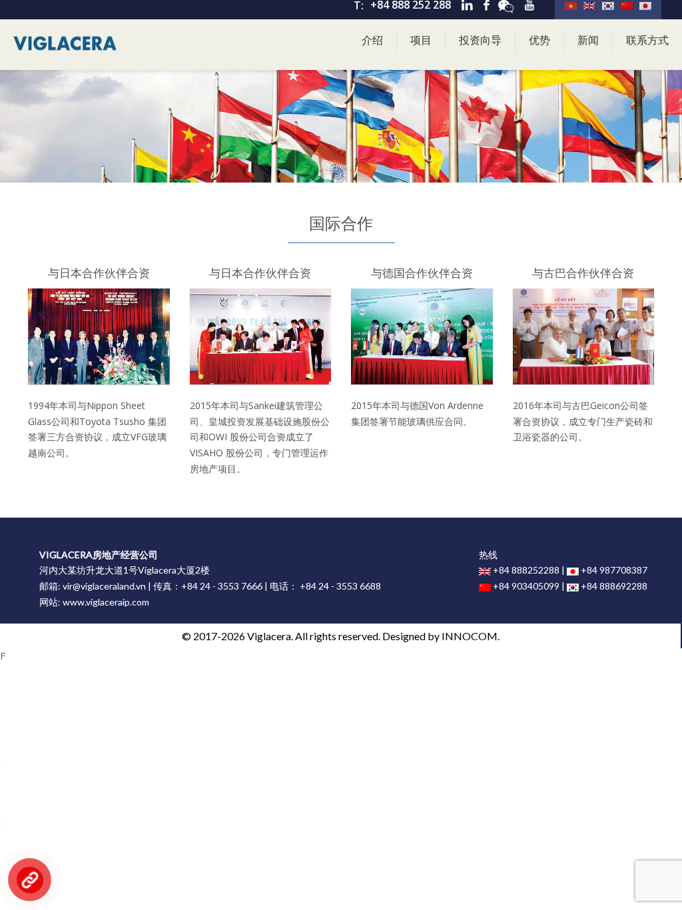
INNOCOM (470, 636)
